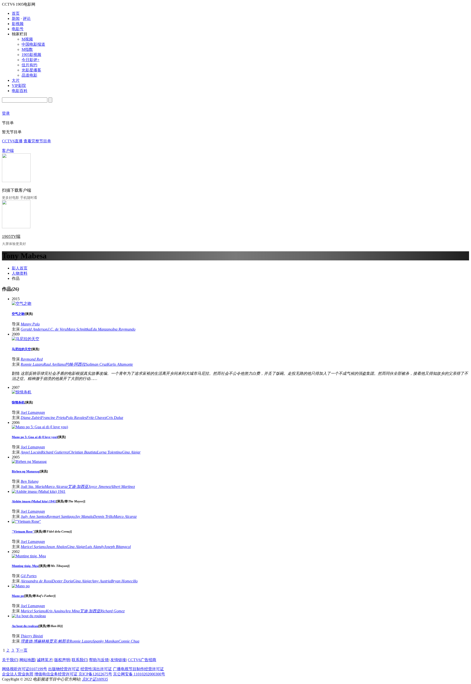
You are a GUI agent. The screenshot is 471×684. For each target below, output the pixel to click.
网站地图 (27, 660)
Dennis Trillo (103, 516)
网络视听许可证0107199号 (24, 669)
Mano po (18, 596)
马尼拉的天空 (21, 349)
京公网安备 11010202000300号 (139, 674)
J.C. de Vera (57, 329)
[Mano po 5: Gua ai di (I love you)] (40, 427)
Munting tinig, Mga (25, 566)
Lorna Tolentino (109, 452)
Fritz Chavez (96, 418)
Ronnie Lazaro (32, 364)
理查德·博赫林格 (35, 641)
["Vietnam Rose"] (26, 521)
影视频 (18, 24)
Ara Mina (72, 611)
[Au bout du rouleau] (29, 616)
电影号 (18, 29)
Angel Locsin (31, 452)
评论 (27, 18)
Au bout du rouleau (25, 626)
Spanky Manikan (105, 641)
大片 (16, 80)
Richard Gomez (112, 611)
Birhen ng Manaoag (25, 471)
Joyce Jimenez (99, 486)
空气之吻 (18, 314)
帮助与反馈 (99, 660)
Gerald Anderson (34, 329)
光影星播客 (31, 70)
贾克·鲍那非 (59, 641)
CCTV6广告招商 (142, 660)
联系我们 (79, 660)
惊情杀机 (18, 402)
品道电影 (29, 75)
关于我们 (10, 660)
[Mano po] (21, 586)
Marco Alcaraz (56, 486)
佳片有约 (29, 65)
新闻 (16, 18)
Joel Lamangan (33, 412)
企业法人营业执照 (17, 674)
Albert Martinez (123, 486)
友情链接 (118, 660)
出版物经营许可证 (63, 669)
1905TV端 (11, 236)
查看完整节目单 (37, 141)
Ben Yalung (30, 481)
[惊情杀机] (21, 392)
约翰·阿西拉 (75, 364)
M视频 (27, 39)
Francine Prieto (53, 418)
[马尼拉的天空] (25, 339)
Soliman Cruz (96, 364)
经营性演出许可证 (96, 669)
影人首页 (19, 268)
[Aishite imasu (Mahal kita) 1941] (38, 491)
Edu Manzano (101, 329)
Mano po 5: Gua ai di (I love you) (34, 437)
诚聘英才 (44, 660)
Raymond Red (32, 359)
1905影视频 (31, 55)
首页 (16, 13)
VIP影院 (19, 85)
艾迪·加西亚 (78, 486)
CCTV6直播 (12, 141)
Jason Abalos (56, 547)
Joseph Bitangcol (117, 547)
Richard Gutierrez (55, 452)
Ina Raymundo (123, 329)
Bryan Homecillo (124, 581)
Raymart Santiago (61, 516)
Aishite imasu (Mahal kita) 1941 (34, 501)
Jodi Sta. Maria (33, 486)
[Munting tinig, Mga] (29, 556)
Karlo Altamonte (120, 364)
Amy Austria (101, 581)
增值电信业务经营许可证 (56, 674)
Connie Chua (128, 641)
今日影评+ (30, 60)
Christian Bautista (83, 452)
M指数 (27, 49)
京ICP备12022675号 (95, 674)
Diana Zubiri (31, 418)
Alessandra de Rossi (36, 581)
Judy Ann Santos (34, 516)
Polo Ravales (76, 418)
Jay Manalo (84, 516)
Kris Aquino (55, 611)
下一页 (21, 650)
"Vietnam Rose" (23, 531)
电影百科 (19, 91)
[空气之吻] (21, 303)
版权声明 (62, 660)
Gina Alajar (131, 452)
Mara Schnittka (79, 329)
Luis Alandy (94, 547)
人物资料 (19, 273)
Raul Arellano (54, 364)
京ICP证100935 (95, 679)
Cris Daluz (114, 418)
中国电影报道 (33, 44)
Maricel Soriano (33, 547)
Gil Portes (29, 576)
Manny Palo (30, 324)
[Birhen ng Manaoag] (29, 461)
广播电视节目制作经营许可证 (138, 669)
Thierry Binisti (32, 636)
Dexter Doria (62, 581)
